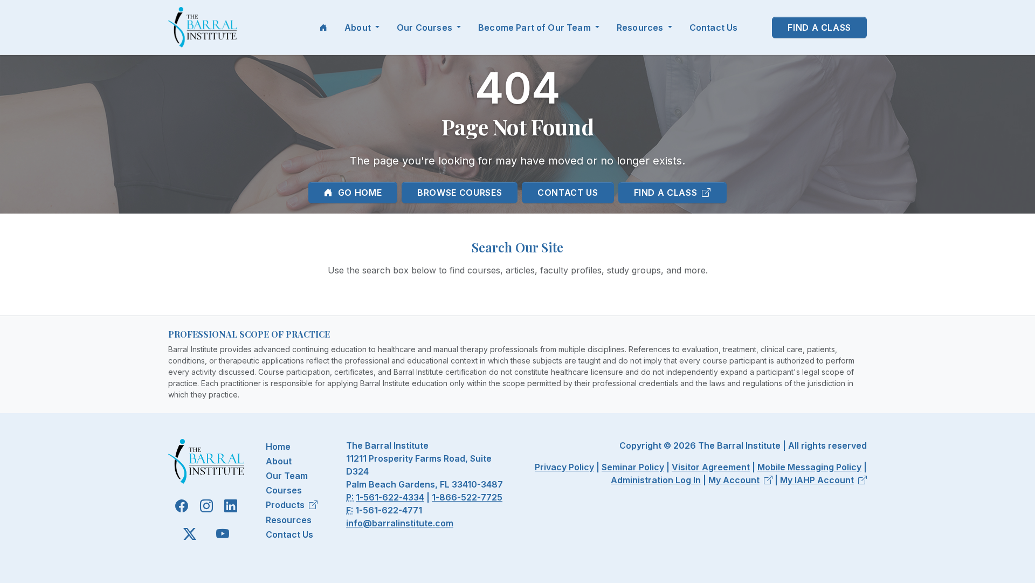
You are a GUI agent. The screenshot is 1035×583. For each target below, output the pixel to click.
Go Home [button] (358, 192)
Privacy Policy (564, 467)
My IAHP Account (817, 480)
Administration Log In (656, 480)
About (279, 461)
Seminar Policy (633, 467)
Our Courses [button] (425, 27)
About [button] (358, 27)
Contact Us (713, 27)
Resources (289, 520)
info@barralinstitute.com (399, 523)
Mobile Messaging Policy (809, 467)
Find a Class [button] (819, 27)
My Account (734, 480)
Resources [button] (641, 27)
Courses (284, 490)
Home (278, 446)
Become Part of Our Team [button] (535, 27)
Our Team (287, 475)
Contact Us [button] (567, 192)
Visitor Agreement (711, 467)
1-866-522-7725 (467, 497)
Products (285, 504)
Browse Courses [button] (459, 192)
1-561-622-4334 (390, 497)
